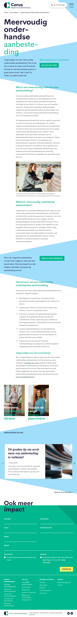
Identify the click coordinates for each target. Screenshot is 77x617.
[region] (38, 462)
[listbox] (38, 462)
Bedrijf (6, 536)
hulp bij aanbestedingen (25, 377)
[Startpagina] (17, 5)
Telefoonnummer (46, 528)
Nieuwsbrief (8, 554)
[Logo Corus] (6, 613)
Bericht (7, 545)
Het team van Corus (31, 363)
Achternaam (44, 519)
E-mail (6, 528)
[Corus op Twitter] (68, 613)
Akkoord (43, 554)
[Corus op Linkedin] (72, 613)
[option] (38, 461)
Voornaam (8, 519)
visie (24, 371)
